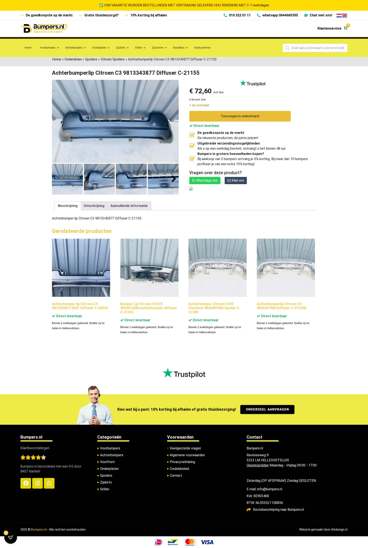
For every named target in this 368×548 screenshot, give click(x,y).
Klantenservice (329, 28)
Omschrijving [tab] (94, 206)
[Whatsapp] (49, 483)
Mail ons (237, 180)
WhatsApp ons (206, 180)
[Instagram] (37, 483)
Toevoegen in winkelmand (240, 116)
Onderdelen (73, 59)
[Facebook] (25, 483)
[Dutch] (339, 15)
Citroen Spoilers (113, 59)
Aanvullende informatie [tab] (129, 206)
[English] (345, 15)
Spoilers (91, 59)
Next (174, 179)
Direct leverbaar (206, 126)
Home (56, 59)
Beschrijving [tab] (68, 206)
